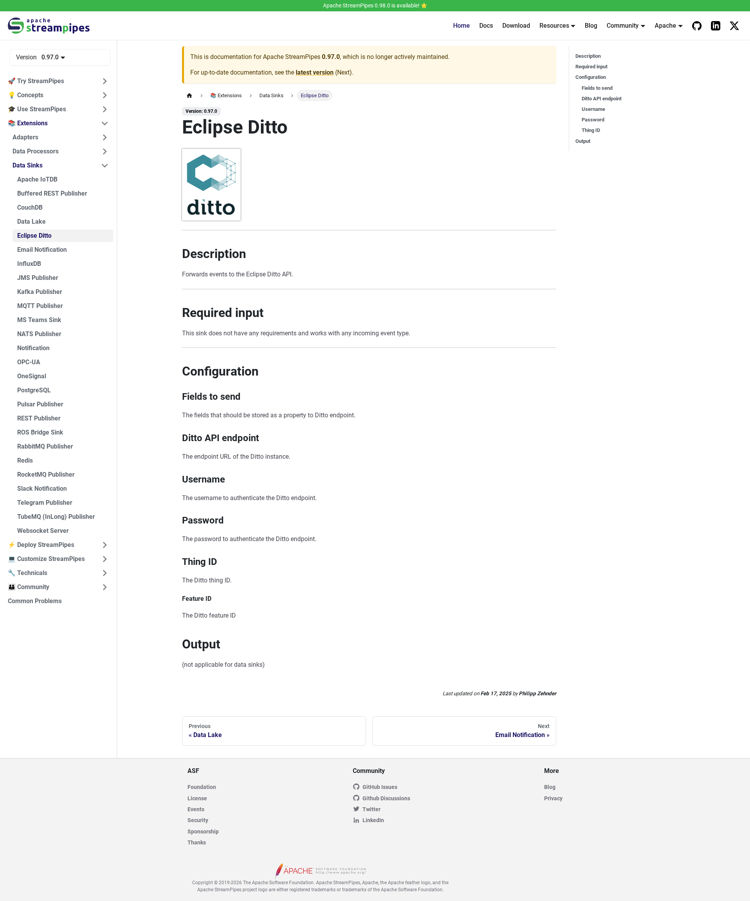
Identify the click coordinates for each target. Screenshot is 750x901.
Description (588, 56)
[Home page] (189, 95)
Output (582, 141)
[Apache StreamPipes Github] (697, 26)
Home (461, 25)
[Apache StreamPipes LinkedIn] (715, 26)
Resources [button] (554, 25)
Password (593, 120)
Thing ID (591, 130)
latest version (315, 72)
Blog (591, 25)
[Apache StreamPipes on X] (734, 26)
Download (516, 25)
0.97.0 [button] (50, 57)
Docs (486, 25)
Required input (591, 66)
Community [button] (623, 25)
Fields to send (597, 88)
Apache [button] (665, 25)
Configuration (590, 77)
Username (593, 109)
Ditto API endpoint (601, 98)
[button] (58, 81)
